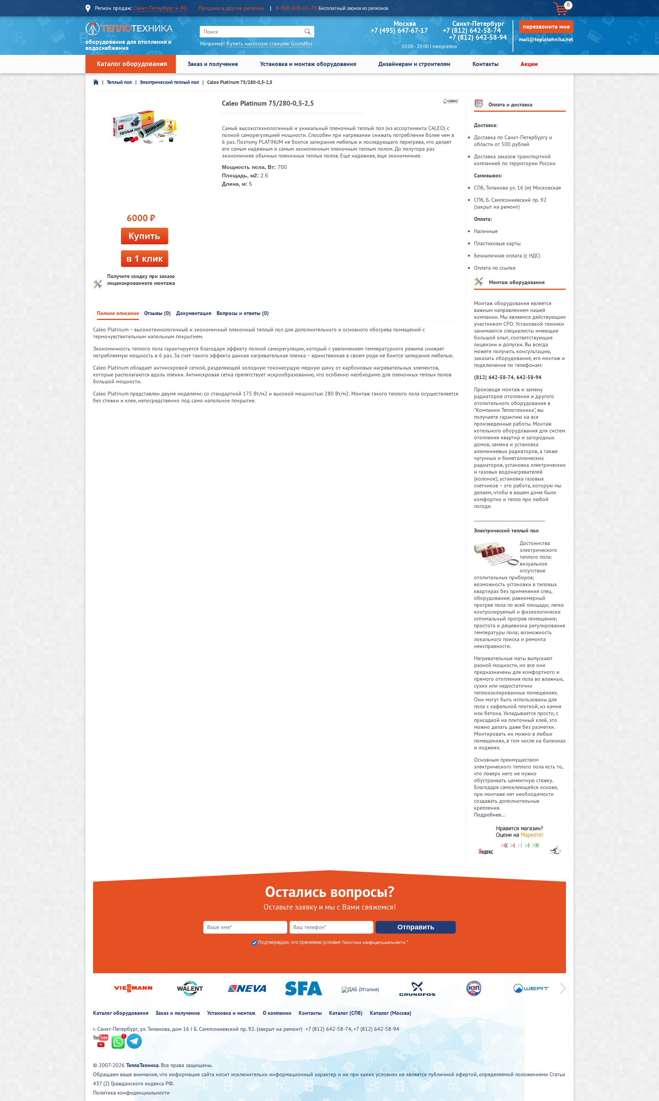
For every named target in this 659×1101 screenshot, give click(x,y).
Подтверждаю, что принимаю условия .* (333, 942)
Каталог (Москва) (390, 1012)
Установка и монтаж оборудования (308, 64)
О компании (277, 1012)
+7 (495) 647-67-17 (399, 30)
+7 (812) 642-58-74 (472, 30)
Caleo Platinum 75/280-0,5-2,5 (239, 82)
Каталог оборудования (132, 64)
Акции (529, 64)
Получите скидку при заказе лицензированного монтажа (141, 279)
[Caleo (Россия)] (450, 101)
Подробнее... (489, 814)
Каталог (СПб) (346, 1012)
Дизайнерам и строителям (414, 64)
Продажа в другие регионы (231, 8)
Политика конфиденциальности (131, 1092)
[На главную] (129, 31)
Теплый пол (119, 82)
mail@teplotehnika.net (546, 39)
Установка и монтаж (231, 1012)
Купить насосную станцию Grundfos (269, 43)
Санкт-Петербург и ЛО (160, 8)
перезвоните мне (546, 26)
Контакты (485, 64)
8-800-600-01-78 (296, 8)
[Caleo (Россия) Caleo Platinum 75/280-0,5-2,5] (144, 127)
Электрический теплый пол (169, 82)
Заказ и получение (213, 64)
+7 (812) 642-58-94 (478, 37)
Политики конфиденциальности (373, 942)
